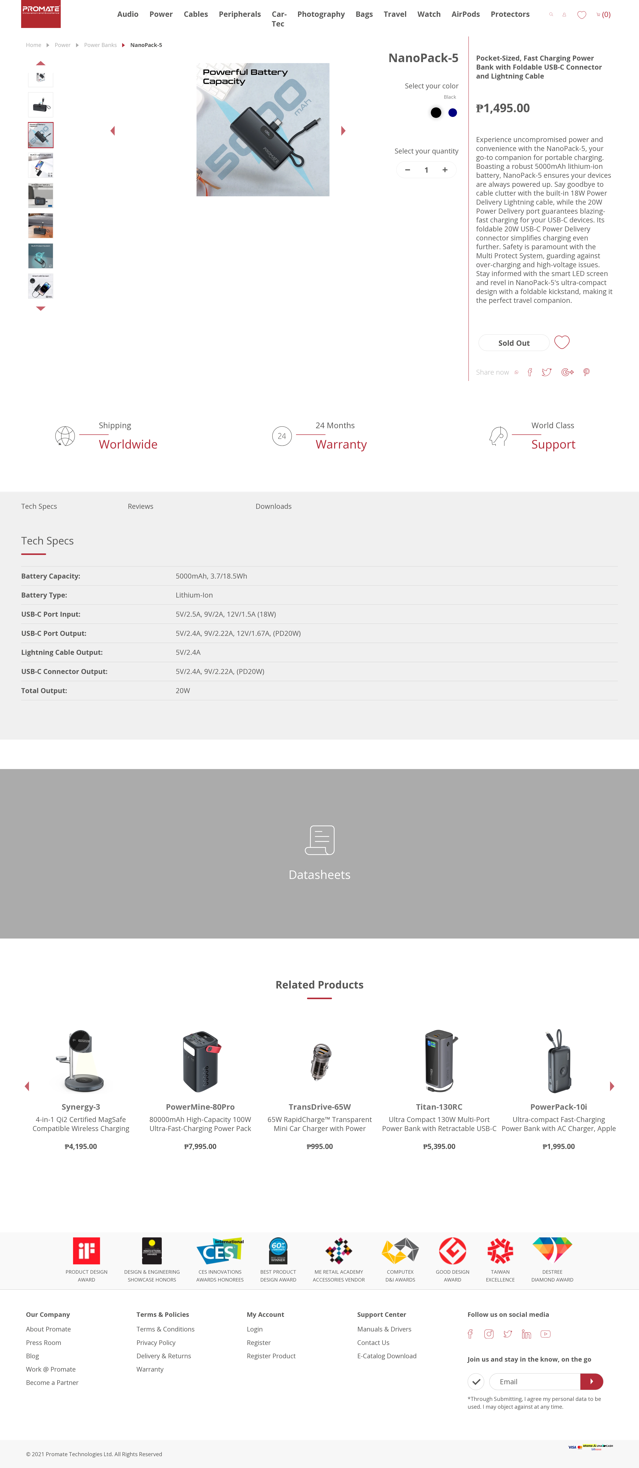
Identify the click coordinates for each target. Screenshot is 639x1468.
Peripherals (240, 14)
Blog (32, 1355)
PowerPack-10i (319, 1106)
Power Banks (100, 45)
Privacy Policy (156, 1342)
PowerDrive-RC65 (439, 1106)
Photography (321, 14)
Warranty (150, 1369)
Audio (128, 14)
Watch (429, 14)
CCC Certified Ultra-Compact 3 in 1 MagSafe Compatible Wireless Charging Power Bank (559, 1128)
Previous (33, 65)
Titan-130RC (200, 1106)
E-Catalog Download (387, 1355)
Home (33, 45)
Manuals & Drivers (384, 1329)
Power (161, 14)
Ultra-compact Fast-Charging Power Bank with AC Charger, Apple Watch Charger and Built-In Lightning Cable (320, 1133)
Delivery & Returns (163, 1355)
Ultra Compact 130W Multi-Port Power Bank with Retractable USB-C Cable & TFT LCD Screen (200, 1128)
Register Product (271, 1355)
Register (259, 1342)
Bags (364, 14)
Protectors (510, 14)
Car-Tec (279, 19)
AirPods (466, 14)
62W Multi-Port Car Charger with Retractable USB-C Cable (439, 1124)
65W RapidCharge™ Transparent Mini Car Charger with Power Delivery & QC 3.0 (81, 1128)
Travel (395, 14)
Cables (196, 14)
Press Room (43, 1342)
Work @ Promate (51, 1369)
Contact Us (373, 1342)
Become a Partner (52, 1382)
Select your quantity (426, 151)
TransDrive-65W (81, 1106)
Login (255, 1329)
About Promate (48, 1329)
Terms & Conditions (165, 1329)
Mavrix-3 (559, 1106)
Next (33, 311)
